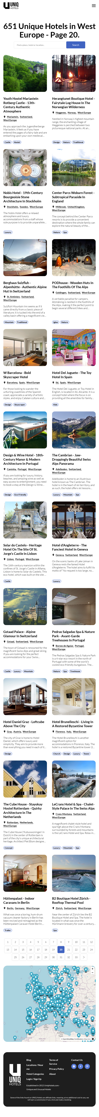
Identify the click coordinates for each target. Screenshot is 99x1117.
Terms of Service (53, 1062)
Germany (19, 908)
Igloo (55, 322)
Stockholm (12, 206)
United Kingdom (76, 206)
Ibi (57, 382)
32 (68, 957)
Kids (55, 404)
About (52, 1073)
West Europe (10, 120)
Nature (66, 142)
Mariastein (12, 116)
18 (45, 949)
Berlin (10, 908)
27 (30, 957)
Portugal (22, 469)
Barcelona (12, 382)
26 (23, 957)
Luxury (8, 232)
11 (83, 942)
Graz (9, 731)
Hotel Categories (35, 1073)
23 (83, 949)
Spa (65, 232)
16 (30, 949)
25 (15, 957)
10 (76, 942)
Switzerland (26, 116)
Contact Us (77, 1060)
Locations (31, 1065)
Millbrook (61, 206)
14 (15, 949)
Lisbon (10, 559)
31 (61, 957)
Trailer (8, 930)
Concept (9, 848)
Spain (22, 382)
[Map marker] (76, 1013)
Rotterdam (12, 822)
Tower (86, 753)
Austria (17, 731)
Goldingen (61, 292)
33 (76, 957)
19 (53, 949)
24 (91, 949)
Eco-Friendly (20, 494)
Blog (28, 1060)
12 (91, 942)
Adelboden (61, 469)
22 (76, 949)
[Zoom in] (92, 969)
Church (56, 753)
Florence (60, 731)
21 (68, 949)
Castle (7, 142)
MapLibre (87, 1039)
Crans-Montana (64, 814)
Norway (72, 112)
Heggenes (61, 112)
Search (75, 44)
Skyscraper (19, 404)
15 (23, 949)
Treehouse (75, 671)
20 (61, 949)
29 (45, 957)
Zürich (59, 908)
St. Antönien (13, 296)
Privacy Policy (56, 1068)
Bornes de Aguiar (64, 645)
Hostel (17, 142)
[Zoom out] (92, 972)
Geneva (60, 555)
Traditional (78, 142)
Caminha (11, 469)
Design (56, 142)
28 (38, 957)
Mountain (9, 322)
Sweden (24, 206)
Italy (69, 731)
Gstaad (10, 641)
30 (53, 957)
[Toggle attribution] (92, 1039)
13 (7, 949)
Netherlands (26, 822)
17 (38, 949)
